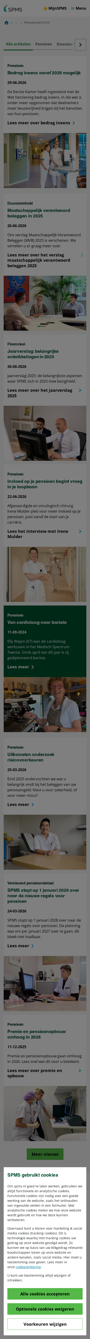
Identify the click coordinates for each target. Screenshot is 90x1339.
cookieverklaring (28, 1267)
